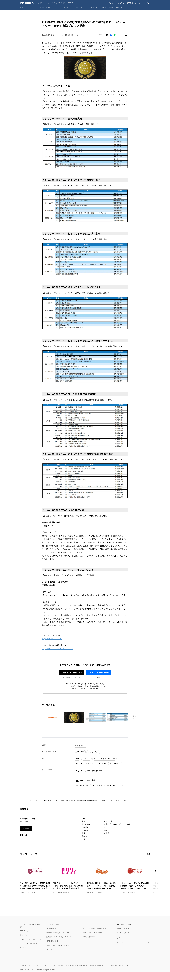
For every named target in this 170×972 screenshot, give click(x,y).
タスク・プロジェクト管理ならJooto (94, 928)
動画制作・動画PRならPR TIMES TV (57, 933)
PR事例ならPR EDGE (89, 937)
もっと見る (146, 854)
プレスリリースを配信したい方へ (30, 943)
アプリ (48, 7)
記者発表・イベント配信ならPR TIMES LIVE (60, 937)
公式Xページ (121, 938)
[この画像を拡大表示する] (52, 717)
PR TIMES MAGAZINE (53, 941)
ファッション (79, 7)
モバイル (40, 7)
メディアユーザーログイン (71, 672)
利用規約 (60, 966)
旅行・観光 (79, 752)
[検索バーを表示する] (148, 3)
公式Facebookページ (123, 928)
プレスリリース (34, 800)
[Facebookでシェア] (111, 35)
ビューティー (67, 7)
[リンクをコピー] (126, 35)
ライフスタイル (91, 7)
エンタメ (56, 7)
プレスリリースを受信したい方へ (30, 939)
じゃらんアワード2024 (97, 764)
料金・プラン (24, 935)
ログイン (142, 3)
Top (21, 7)
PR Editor (49, 949)
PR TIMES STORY (51, 928)
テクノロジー (30, 7)
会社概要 (23, 966)
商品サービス (80, 746)
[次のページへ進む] (133, 716)
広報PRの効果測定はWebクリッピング (58, 945)
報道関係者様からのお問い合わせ (76, 966)
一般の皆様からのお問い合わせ (118, 966)
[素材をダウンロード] (122, 35)
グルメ (110, 7)
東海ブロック (115, 764)
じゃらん (86, 759)
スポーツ (119, 7)
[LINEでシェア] (115, 35)
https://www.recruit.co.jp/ (52, 639)
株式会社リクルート (50, 800)
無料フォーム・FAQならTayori (92, 933)
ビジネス (103, 7)
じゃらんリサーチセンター (104, 759)
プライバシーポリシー (35, 966)
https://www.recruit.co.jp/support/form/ (57, 649)
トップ (23, 800)
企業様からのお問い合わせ (98, 966)
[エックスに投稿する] (107, 35)
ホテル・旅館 (93, 752)
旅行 (77, 759)
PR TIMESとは (24, 931)
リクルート (79, 764)
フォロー (26, 828)
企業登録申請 (131, 3)
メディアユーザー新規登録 (98, 672)
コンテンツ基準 (50, 966)
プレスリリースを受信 (116, 3)
